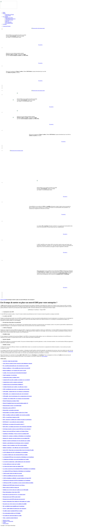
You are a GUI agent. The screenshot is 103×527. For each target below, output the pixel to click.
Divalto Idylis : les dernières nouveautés (11, 410)
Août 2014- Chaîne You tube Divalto (10, 361)
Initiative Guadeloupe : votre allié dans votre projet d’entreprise (16, 447)
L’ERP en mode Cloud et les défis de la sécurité (12, 473)
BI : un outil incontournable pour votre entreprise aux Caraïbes (16, 365)
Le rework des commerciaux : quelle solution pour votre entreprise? (16, 461)
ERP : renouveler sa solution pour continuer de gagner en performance (17, 419)
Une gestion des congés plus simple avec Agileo (12, 515)
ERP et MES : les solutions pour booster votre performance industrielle (17, 426)
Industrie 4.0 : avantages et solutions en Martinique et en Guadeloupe (17, 435)
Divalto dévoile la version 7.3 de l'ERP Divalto (12, 405)
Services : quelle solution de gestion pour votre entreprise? (14, 508)
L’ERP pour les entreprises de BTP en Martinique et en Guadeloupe (16, 480)
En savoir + (40, 44)
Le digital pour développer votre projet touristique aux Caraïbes (16, 459)
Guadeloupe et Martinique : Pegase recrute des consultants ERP (16, 433)
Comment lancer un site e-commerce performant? (13, 382)
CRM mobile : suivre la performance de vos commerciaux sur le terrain (17, 396)
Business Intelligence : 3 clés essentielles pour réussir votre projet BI (16, 368)
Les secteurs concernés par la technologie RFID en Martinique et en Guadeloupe (19, 468)
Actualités (5, 299)
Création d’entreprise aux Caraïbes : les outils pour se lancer (15, 386)
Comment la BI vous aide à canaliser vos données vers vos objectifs (16, 379)
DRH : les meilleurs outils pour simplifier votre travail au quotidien (16, 414)
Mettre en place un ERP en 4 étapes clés (11, 487)
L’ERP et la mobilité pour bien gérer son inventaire (13, 475)
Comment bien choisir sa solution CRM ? (11, 377)
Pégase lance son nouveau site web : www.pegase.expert (14, 494)
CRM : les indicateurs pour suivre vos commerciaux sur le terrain (16, 389)
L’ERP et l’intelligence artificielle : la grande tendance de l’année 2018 (17, 478)
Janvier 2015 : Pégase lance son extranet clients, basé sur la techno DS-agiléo (18, 450)
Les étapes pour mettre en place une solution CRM (13, 466)
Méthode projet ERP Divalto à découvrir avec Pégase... (14, 485)
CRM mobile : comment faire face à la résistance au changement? (16, 391)
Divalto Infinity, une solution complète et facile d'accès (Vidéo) (15, 412)
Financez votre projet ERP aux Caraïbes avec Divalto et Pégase (15, 431)
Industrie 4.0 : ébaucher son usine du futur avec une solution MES (16, 438)
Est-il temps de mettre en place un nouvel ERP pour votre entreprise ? (17, 428)
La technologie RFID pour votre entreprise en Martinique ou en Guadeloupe (18, 457)
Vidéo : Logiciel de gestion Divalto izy (10, 517)
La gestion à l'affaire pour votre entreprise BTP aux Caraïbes (15, 454)
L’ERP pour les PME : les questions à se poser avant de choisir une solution (18, 482)
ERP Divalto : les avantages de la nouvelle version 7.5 (13, 424)
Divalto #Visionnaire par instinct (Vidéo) (11, 400)
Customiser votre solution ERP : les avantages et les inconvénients (16, 398)
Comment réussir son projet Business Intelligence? (13, 384)
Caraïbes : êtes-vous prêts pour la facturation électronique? (15, 372)
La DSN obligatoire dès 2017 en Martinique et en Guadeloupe (15, 452)
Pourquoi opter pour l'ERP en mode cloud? (11, 496)
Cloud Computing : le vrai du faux (10, 375)
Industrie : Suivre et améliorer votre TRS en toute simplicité (15, 445)
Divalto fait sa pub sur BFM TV (9, 407)
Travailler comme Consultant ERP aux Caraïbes (12, 510)
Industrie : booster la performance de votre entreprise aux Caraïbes (16, 440)
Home (1, 299)
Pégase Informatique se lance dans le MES (11, 492)
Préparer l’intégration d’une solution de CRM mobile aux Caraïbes (16, 501)
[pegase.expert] (38, 28)
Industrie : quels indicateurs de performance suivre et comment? (16, 443)
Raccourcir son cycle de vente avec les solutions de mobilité (14, 503)
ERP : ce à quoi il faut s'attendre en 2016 (11, 417)
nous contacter (44, 356)
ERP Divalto (70, 351)
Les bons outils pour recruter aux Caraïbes (11, 464)
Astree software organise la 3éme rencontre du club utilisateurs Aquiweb (17, 363)
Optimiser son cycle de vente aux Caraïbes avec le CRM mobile (15, 489)
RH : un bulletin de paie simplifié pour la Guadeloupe (13, 506)
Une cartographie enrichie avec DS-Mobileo (12, 513)
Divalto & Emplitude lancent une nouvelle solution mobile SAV (15, 403)
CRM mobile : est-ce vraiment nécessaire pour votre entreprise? (16, 393)
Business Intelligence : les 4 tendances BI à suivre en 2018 (14, 370)
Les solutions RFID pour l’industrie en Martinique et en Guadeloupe (17, 471)
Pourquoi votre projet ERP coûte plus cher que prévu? (14, 499)
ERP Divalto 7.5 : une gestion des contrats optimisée (13, 421)
